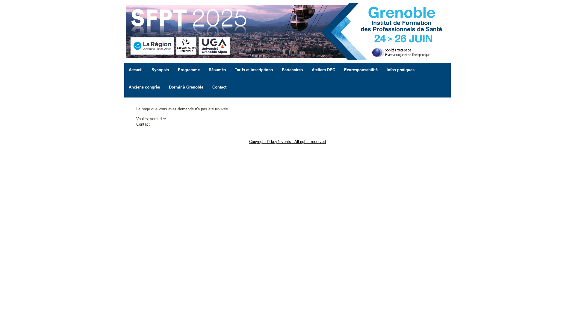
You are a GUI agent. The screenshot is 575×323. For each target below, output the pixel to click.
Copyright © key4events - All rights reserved (287, 141)
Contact (143, 124)
